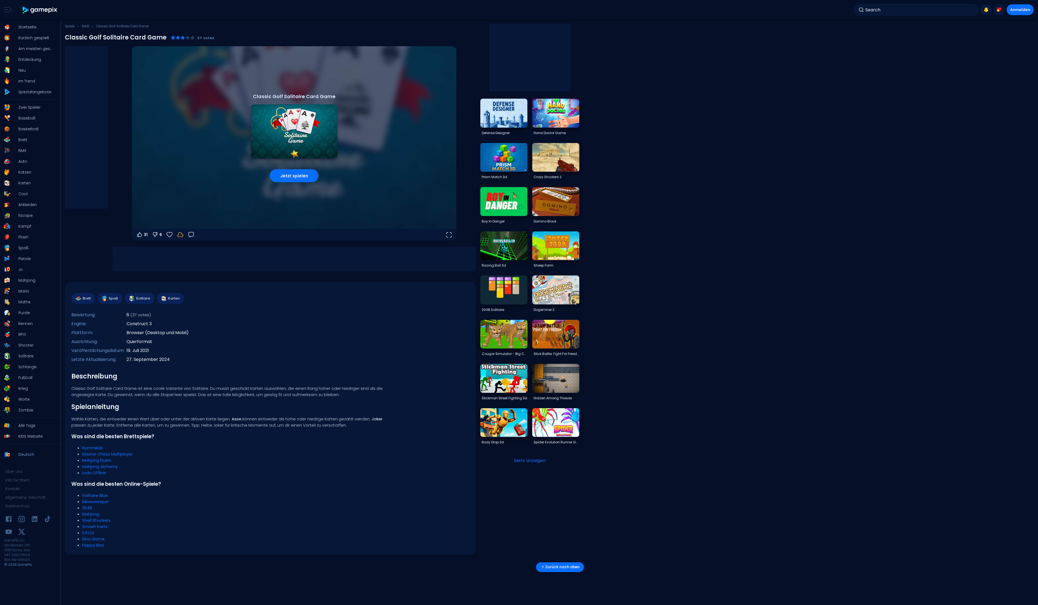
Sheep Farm (543, 265)
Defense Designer (496, 133)
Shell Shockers (96, 520)
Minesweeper (95, 501)
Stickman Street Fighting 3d (504, 398)
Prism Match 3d (494, 177)
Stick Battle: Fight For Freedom (556, 353)
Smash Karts (95, 526)
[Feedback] (191, 234)
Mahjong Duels (96, 460)
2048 (87, 508)
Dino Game (93, 539)
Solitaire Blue (95, 495)
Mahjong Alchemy (100, 466)
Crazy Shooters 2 (547, 177)
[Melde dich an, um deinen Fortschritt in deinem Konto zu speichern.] (180, 234)
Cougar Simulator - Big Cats (504, 353)
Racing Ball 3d (494, 265)
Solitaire (143, 298)
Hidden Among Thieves (553, 398)
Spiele (70, 26)
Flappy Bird (93, 545)
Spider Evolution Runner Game (556, 442)
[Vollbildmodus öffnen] (448, 234)
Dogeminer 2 (544, 309)
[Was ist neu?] (986, 9)
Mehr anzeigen (529, 460)
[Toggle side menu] (7, 9)
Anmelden (1020, 9)
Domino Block (545, 221)
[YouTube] (8, 532)
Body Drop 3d (493, 442)
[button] (28, 27)
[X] (21, 532)
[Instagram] (21, 520)
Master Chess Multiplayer (107, 454)
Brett (85, 26)
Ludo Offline (94, 473)
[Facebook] (8, 520)
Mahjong (90, 514)
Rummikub (92, 448)
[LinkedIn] (34, 520)
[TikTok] (47, 520)
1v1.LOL (88, 533)
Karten (174, 298)
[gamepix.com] (40, 10)
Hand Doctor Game (550, 133)
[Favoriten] (999, 9)
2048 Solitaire (493, 309)
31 (146, 234)
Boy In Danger (493, 221)
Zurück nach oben (562, 567)
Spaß (113, 298)
